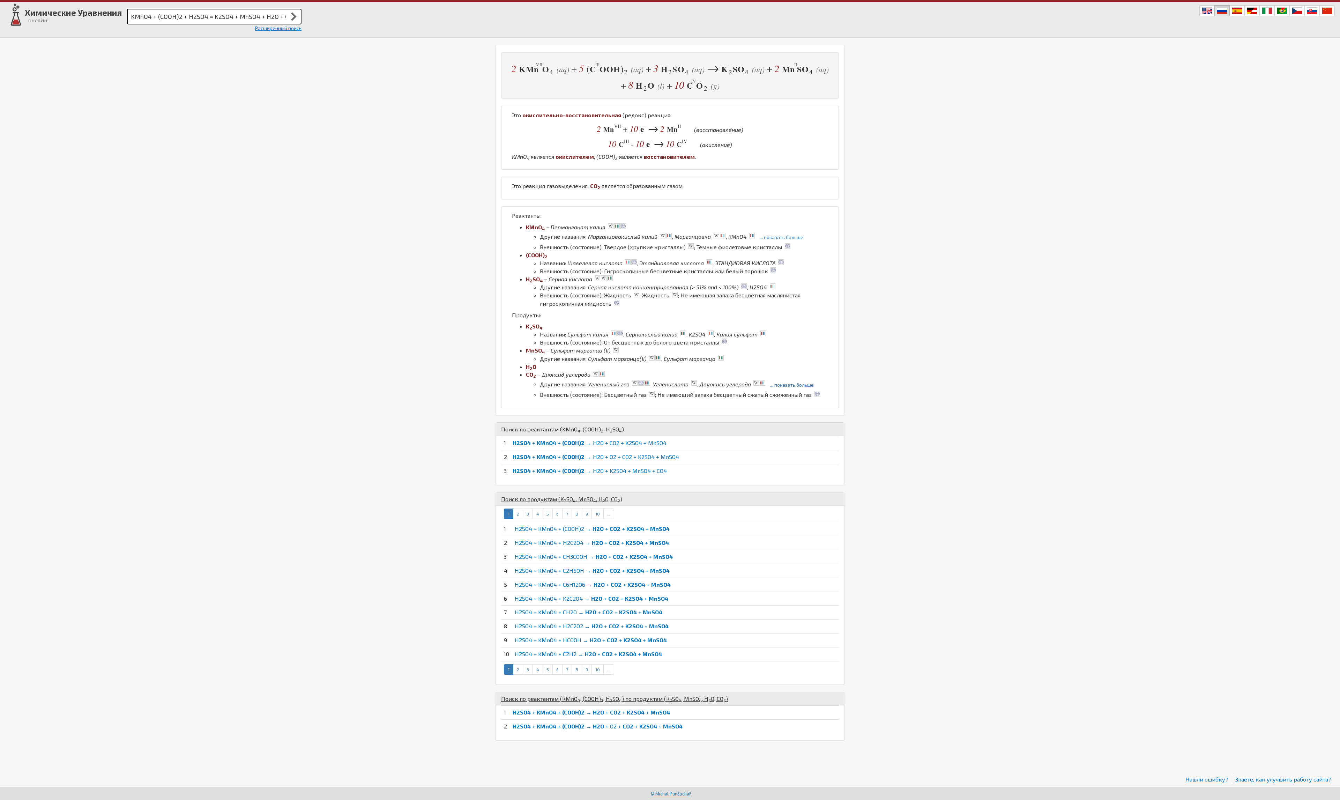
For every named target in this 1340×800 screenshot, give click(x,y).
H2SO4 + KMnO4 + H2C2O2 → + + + (592, 626)
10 (597, 513)
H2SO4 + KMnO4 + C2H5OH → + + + (592, 570)
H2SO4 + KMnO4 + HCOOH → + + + (591, 640)
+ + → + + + (591, 712)
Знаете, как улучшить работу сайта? (1283, 779)
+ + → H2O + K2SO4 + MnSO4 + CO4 (590, 470)
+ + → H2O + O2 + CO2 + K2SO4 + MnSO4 (596, 456)
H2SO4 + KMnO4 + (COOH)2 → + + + (592, 528)
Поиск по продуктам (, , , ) (561, 499)
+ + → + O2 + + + (598, 726)
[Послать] (294, 16)
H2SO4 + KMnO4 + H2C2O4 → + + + (592, 542)
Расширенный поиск (278, 28)
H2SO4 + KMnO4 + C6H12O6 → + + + (593, 584)
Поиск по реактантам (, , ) (562, 429)
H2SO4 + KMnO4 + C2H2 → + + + (588, 654)
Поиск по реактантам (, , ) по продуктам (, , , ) (614, 698)
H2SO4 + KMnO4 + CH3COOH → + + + (594, 556)
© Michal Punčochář (670, 794)
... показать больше (781, 237)
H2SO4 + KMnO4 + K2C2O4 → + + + (591, 598)
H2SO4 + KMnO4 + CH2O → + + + (588, 612)
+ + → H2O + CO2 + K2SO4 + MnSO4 (590, 442)
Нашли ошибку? (1206, 779)
